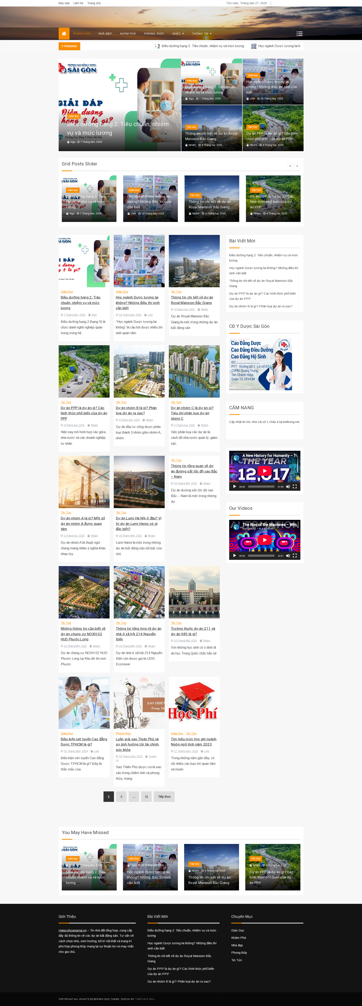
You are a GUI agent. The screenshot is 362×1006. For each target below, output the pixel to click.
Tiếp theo (164, 796)
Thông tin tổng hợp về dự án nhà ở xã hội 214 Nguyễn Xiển (139, 634)
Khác (177, 33)
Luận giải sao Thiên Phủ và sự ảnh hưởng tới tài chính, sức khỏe (137, 744)
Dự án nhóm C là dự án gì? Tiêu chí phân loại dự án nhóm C (192, 413)
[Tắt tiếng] (288, 486)
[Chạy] (235, 486)
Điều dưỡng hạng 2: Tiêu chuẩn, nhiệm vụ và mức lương (174, 46)
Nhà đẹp (105, 33)
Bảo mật (64, 3)
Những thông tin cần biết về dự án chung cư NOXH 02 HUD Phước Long (83, 634)
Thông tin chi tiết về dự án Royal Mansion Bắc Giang (211, 136)
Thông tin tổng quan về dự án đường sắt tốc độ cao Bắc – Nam (194, 471)
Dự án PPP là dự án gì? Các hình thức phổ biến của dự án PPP (272, 136)
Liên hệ (78, 3)
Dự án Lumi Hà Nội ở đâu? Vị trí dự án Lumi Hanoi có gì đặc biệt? (139, 524)
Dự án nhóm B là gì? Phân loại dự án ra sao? (136, 410)
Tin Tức (191, 127)
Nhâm (192, 145)
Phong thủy (154, 33)
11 (146, 796)
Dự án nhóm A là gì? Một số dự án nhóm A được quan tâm (83, 524)
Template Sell (145, 999)
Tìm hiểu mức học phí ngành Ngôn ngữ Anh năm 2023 (194, 742)
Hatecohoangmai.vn (73, 930)
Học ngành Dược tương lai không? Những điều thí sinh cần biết (275, 46)
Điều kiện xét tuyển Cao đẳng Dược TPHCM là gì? (84, 742)
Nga (73, 141)
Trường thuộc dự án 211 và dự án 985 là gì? (193, 631)
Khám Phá (128, 33)
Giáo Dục (74, 116)
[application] (264, 471)
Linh (252, 98)
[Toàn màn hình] (295, 486)
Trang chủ (94, 3)
